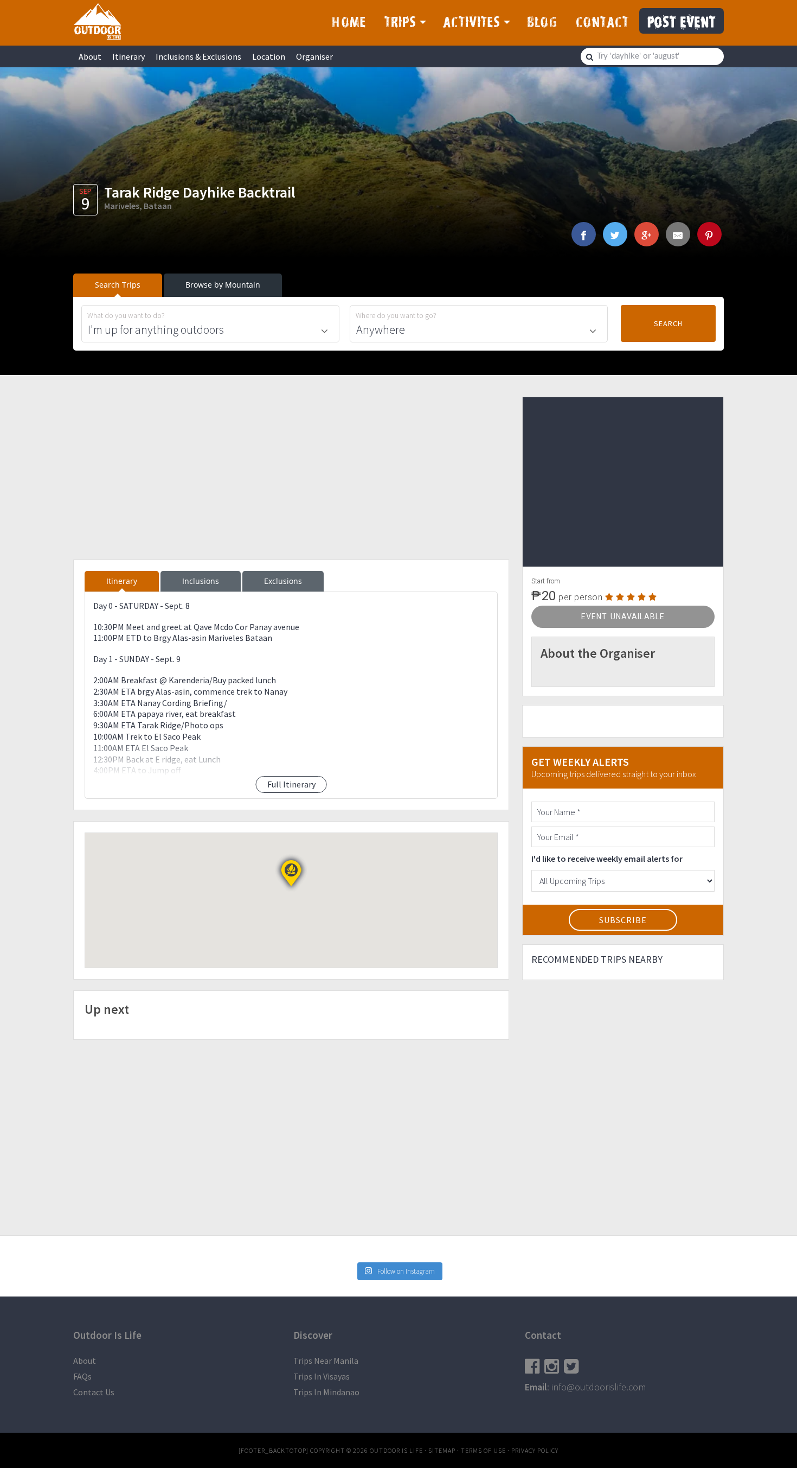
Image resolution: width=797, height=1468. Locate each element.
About (90, 56)
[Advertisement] (291, 473)
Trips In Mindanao (326, 1392)
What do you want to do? (126, 315)
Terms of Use (483, 1450)
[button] (291, 873)
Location (268, 56)
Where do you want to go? (396, 315)
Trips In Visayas (321, 1376)
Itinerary (128, 56)
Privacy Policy (534, 1450)
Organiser (314, 56)
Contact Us (93, 1392)
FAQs (82, 1376)
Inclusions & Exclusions (198, 56)
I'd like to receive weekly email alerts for (607, 858)
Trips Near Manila (325, 1360)
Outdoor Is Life (97, 21)
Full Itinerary (291, 784)
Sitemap (441, 1450)
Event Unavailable (623, 616)
